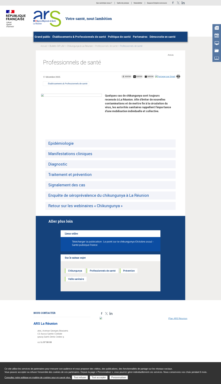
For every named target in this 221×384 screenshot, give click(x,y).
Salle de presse (123, 3)
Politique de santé (119, 36)
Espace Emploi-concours (157, 3)
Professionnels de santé (106, 46)
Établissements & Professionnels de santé (79, 36)
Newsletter (138, 3)
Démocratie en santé (162, 36)
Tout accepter (99, 377)
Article (171, 55)
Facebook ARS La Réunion (173, 2)
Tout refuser (80, 377)
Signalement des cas (66, 184)
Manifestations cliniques (70, 153)
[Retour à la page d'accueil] (46, 18)
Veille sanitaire (76, 279)
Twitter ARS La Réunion (178, 2)
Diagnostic (57, 164)
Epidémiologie (61, 143)
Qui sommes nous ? (104, 3)
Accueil (44, 46)
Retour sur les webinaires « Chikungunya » (85, 205)
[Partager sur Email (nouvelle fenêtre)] (165, 76)
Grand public (42, 36)
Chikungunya (75, 270)
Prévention (129, 270)
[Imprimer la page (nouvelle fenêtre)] (178, 77)
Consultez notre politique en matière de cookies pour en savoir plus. (38, 377)
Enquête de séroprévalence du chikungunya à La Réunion (98, 195)
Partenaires (140, 36)
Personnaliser (118, 377)
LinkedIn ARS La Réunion (183, 2)
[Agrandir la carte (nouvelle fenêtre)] (143, 338)
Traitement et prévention (70, 174)
